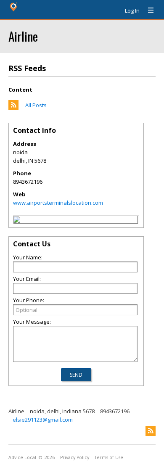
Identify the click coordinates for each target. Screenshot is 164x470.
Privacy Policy (74, 457)
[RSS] (150, 431)
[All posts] (13, 108)
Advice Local (22, 457)
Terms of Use (109, 457)
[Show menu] (148, 10)
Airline (23, 36)
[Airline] (16, 220)
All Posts (36, 105)
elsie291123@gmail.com (43, 419)
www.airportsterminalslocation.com (58, 202)
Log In (132, 10)
